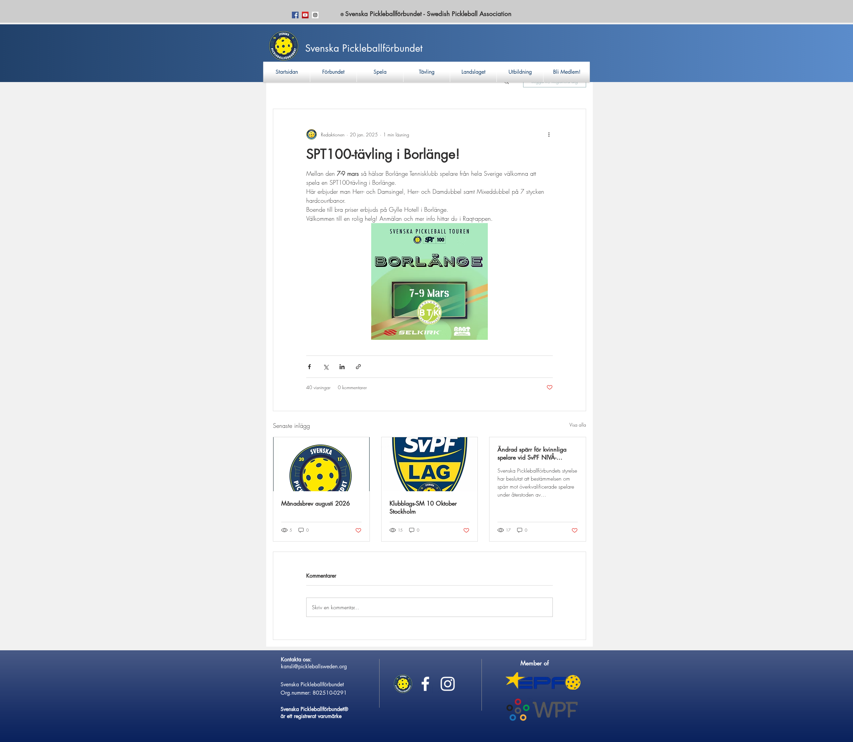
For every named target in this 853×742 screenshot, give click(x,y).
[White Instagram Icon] (447, 683)
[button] (333, 72)
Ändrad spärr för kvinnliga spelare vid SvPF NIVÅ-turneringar (531, 453)
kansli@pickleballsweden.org (314, 666)
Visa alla (577, 425)
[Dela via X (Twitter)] (326, 366)
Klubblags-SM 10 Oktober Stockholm (423, 507)
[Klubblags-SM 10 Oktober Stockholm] (430, 464)
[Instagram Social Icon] (315, 15)
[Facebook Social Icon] (295, 15)
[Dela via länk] (358, 366)
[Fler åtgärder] (549, 134)
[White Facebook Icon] (425, 683)
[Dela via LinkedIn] (342, 366)
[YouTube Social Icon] (305, 15)
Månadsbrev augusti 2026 (315, 503)
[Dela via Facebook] (309, 366)
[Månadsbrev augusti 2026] (321, 464)
